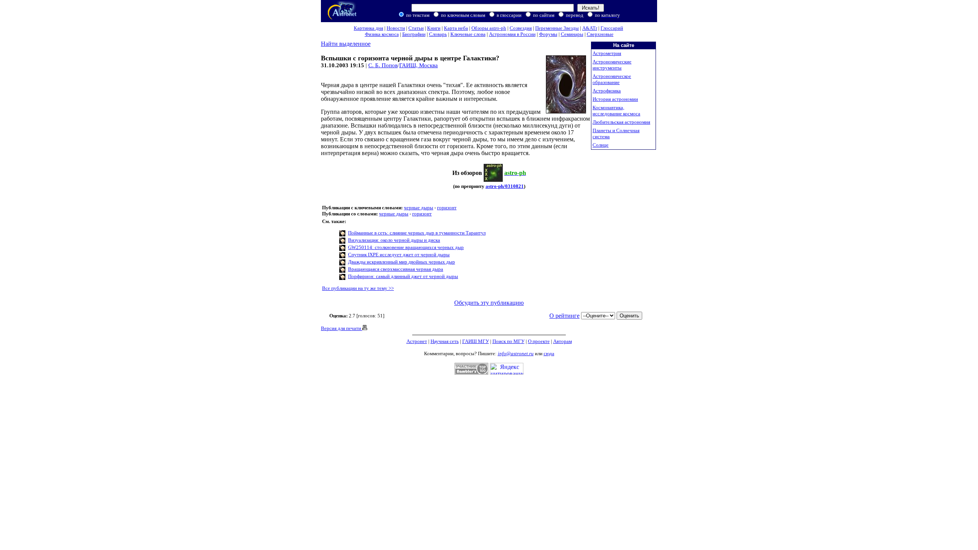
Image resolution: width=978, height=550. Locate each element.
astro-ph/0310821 (505, 186)
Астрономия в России (512, 34)
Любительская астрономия (621, 122)
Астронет (416, 341)
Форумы (548, 34)
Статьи (416, 28)
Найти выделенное (346, 43)
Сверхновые (600, 34)
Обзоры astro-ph (488, 28)
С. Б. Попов (383, 65)
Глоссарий (612, 28)
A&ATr (589, 28)
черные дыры (418, 207)
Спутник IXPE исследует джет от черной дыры (399, 254)
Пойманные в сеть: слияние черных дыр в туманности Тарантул (417, 233)
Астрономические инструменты (612, 65)
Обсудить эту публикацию (489, 302)
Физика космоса (382, 34)
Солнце (601, 145)
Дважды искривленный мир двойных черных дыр (401, 262)
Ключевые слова (468, 34)
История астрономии (615, 99)
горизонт (447, 207)
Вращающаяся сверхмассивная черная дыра (395, 269)
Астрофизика (607, 91)
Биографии (414, 34)
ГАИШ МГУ (475, 341)
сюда (549, 353)
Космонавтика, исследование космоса (616, 110)
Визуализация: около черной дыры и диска (394, 240)
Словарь (438, 34)
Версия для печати (341, 328)
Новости (396, 28)
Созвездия (521, 28)
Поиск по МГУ (508, 341)
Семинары (572, 34)
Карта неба (456, 28)
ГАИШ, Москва (418, 65)
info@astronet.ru (516, 353)
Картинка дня (368, 28)
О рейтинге (564, 315)
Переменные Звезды (557, 28)
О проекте (539, 341)
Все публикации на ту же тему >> (358, 288)
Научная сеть (445, 341)
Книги (433, 28)
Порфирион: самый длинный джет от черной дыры (403, 276)
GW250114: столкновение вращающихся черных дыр (406, 247)
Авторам (562, 341)
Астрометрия (607, 53)
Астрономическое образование (612, 79)
